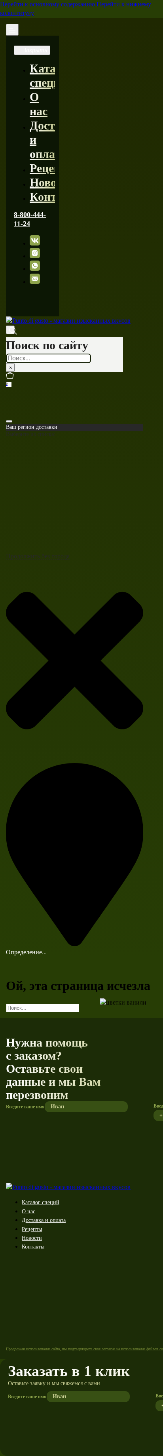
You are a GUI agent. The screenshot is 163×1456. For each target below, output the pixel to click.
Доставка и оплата (44, 1220)
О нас (28, 1211)
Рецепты (53, 168)
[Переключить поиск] (10, 329)
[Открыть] (12, 30)
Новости (52, 182)
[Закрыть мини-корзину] (9, 421)
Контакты (57, 196)
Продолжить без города (38, 556)
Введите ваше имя (25, 1107)
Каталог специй (40, 1202)
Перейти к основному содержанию (47, 4)
